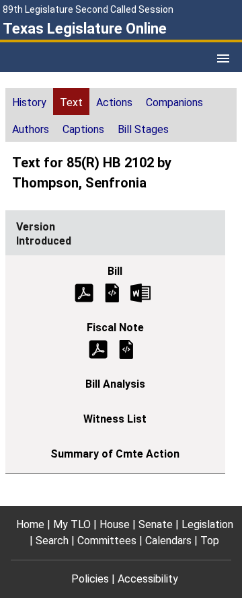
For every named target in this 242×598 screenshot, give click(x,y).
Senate (155, 524)
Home (30, 524)
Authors (30, 129)
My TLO (72, 524)
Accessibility (148, 578)
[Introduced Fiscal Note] (126, 348)
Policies (90, 578)
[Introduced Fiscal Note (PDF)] (98, 348)
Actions (114, 102)
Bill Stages (143, 129)
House (114, 524)
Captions (83, 129)
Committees (106, 540)
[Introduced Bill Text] (112, 292)
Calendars (168, 540)
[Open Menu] (223, 58)
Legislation (207, 524)
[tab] (29, 101)
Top (209, 540)
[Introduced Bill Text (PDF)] (84, 292)
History (29, 102)
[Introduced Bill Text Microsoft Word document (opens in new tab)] (140, 292)
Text (71, 102)
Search (52, 540)
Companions (174, 102)
